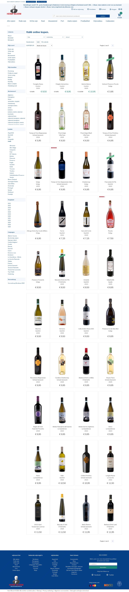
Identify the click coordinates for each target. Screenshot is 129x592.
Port (62, 21)
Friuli (11, 152)
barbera (10, 110)
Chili (9, 137)
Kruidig (10, 79)
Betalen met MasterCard (94, 585)
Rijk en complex (12, 83)
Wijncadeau (97, 21)
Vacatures (74, 574)
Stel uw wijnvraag (78, 9)
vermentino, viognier (13, 101)
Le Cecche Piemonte (13, 259)
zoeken (103, 16)
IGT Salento (13, 154)
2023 (9, 222)
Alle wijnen (11, 21)
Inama (9, 251)
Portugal (10, 188)
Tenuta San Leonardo (14, 270)
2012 (9, 203)
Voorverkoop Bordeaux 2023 (16, 283)
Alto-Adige (13, 148)
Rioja (35, 570)
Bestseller (10, 38)
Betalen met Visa (98, 586)
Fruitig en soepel (12, 73)
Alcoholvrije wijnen (13, 238)
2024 (9, 224)
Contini (10, 244)
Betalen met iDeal (90, 586)
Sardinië (12, 164)
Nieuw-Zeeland (12, 179)
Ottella (10, 261)
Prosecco (12, 160)
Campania (12, 150)
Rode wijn (22, 21)
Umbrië (12, 173)
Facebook (97, 575)
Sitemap (39, 590)
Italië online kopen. (15, 10)
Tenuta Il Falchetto (13, 267)
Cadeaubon (110, 21)
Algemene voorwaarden (61, 590)
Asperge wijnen (12, 240)
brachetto (11, 114)
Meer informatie (42, 1)
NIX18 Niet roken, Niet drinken (108, 585)
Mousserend (52, 21)
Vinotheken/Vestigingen (74, 568)
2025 (9, 227)
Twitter (111, 575)
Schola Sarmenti (12, 265)
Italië (9, 141)
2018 (9, 212)
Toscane (12, 169)
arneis (9, 107)
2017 (9, 210)
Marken (12, 156)
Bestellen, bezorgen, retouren (74, 566)
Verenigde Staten (13, 181)
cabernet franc (12, 116)
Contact (103, 9)
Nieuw (9, 36)
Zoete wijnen (72, 21)
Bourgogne (35, 561)
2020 (9, 216)
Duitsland (10, 192)
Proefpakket (85, 21)
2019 (9, 214)
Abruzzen (12, 145)
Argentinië (11, 133)
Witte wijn (34, 21)
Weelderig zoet (12, 86)
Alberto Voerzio (12, 236)
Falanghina (11, 97)
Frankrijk (10, 194)
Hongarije (11, 139)
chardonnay (11, 103)
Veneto (12, 177)
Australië (10, 135)
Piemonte (12, 158)
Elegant (10, 77)
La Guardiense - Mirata (14, 257)
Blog (74, 561)
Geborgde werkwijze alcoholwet (79, 590)
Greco (9, 99)
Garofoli (10, 248)
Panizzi (10, 263)
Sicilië (11, 167)
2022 (9, 220)
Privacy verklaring (48, 590)
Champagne (35, 563)
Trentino (12, 171)
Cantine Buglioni (12, 242)
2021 (9, 218)
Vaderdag (11, 274)
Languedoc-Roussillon (35, 565)
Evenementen (74, 559)
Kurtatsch (10, 255)
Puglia (11, 162)
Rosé (43, 21)
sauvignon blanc (12, 105)
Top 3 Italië (11, 272)
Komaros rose (12, 253)
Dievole (10, 246)
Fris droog (11, 71)
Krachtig (10, 81)
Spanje (10, 190)
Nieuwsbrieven (74, 563)
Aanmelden (103, 567)
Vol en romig (11, 75)
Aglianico (10, 95)
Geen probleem (31, 1)
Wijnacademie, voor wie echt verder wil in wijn (119, 583)
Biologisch (11, 40)
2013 (9, 205)
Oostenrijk (11, 186)
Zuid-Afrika (11, 183)
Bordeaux (35, 559)
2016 (9, 207)
